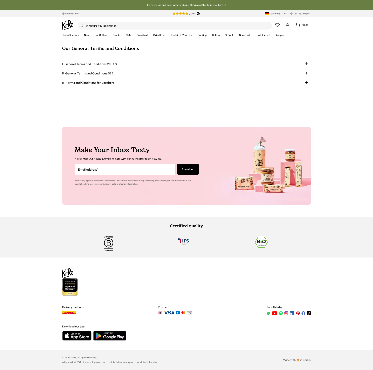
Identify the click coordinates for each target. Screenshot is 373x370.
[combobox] (175, 26)
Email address (88, 169)
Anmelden (188, 169)
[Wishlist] (277, 25)
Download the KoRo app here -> (208, 4)
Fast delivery (71, 13)
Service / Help (300, 13)
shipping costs (94, 362)
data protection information (125, 183)
